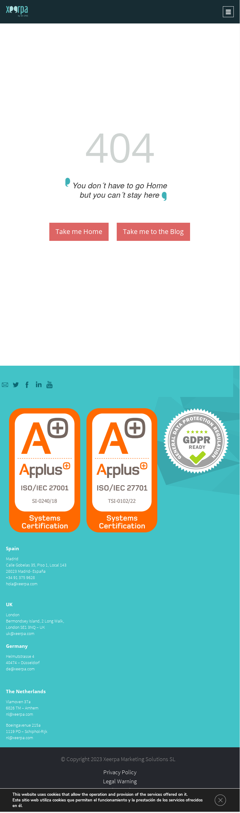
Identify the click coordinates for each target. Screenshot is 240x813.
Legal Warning (120, 781)
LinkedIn (38, 384)
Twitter (16, 384)
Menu (228, 11)
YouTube (49, 384)
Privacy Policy (119, 772)
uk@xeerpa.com (20, 633)
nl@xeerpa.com (19, 714)
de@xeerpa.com (20, 669)
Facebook (27, 384)
